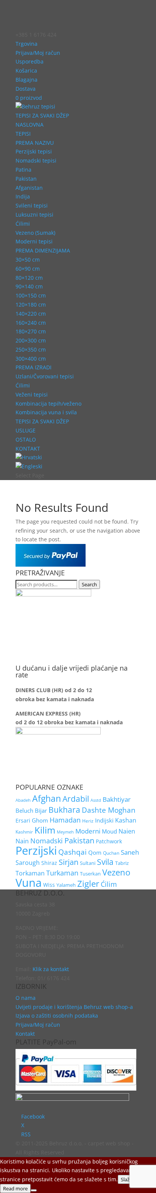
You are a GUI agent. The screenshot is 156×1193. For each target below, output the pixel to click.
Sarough (28, 862)
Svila (105, 862)
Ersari (23, 820)
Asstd (95, 800)
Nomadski (46, 840)
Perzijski (36, 850)
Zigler (88, 883)
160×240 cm (31, 322)
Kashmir (24, 832)
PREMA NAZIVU (35, 142)
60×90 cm (28, 268)
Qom (94, 853)
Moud (109, 831)
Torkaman (30, 873)
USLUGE (26, 430)
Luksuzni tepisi (34, 214)
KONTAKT (28, 448)
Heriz (88, 821)
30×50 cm (28, 259)
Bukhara (64, 809)
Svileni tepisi (32, 205)
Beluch (24, 810)
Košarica (26, 70)
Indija (23, 196)
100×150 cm (31, 295)
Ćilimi (23, 223)
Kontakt (25, 1033)
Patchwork (109, 841)
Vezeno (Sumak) (35, 232)
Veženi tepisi (32, 394)
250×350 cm (31, 349)
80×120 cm (29, 277)
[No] (34, 1190)
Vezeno (116, 872)
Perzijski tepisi (34, 151)
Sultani (87, 863)
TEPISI (23, 133)
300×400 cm (31, 358)
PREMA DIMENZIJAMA (43, 250)
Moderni (87, 831)
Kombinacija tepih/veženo (48, 403)
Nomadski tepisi (36, 160)
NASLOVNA (30, 124)
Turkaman (62, 872)
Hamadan (65, 819)
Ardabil (75, 798)
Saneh (130, 852)
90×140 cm (29, 286)
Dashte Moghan (109, 810)
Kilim (44, 830)
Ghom (40, 820)
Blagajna (26, 79)
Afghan (46, 798)
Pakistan (26, 178)
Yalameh (66, 885)
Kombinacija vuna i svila (46, 412)
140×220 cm (31, 313)
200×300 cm (31, 340)
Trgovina (26, 43)
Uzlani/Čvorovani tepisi (45, 376)
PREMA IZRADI (33, 367)
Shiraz (49, 862)
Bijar (41, 810)
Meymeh (65, 832)
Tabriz (122, 863)
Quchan (111, 853)
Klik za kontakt (51, 969)
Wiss (49, 884)
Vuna (29, 882)
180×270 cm (31, 331)
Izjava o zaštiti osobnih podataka (57, 1015)
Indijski (104, 820)
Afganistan (29, 187)
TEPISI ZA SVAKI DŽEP (42, 115)
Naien (127, 831)
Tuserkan (90, 873)
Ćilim (109, 884)
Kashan (125, 820)
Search (89, 584)
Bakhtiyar (117, 799)
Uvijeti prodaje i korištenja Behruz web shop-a (74, 1006)
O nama (26, 997)
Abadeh (23, 800)
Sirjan (68, 862)
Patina (23, 169)
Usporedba (30, 61)
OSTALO (26, 439)
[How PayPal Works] (51, 564)
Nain (22, 841)
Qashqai (72, 852)
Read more (15, 1188)
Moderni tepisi (34, 241)
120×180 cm (31, 304)
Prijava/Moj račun (38, 52)
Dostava (26, 88)
